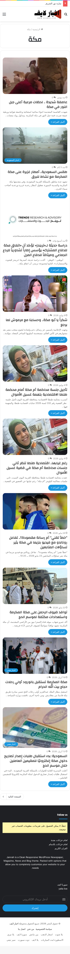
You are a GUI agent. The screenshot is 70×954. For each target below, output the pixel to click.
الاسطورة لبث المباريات (52, 940)
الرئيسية (36, 29)
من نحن (30, 929)
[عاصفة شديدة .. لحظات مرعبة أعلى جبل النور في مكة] (35, 76)
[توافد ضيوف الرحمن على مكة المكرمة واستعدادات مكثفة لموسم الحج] (35, 586)
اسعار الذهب (47, 934)
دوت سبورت (23, 940)
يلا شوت (59, 934)
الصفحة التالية (14, 796)
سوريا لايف (62, 884)
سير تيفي (11, 940)
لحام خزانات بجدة (59, 840)
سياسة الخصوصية (44, 929)
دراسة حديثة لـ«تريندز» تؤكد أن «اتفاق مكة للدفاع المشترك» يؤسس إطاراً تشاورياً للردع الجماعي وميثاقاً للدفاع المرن (35, 250)
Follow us (62, 815)
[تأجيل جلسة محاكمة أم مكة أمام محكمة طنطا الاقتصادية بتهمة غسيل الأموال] (35, 363)
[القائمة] (4, 15)
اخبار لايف (14, 923)
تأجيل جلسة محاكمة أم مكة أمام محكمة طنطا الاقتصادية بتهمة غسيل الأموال (36, 392)
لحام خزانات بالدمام (58, 844)
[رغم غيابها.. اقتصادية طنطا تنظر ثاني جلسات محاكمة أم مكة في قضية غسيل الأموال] (35, 437)
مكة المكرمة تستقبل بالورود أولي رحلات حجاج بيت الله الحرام (36, 684)
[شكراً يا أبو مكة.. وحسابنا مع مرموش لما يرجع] (35, 293)
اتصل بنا (21, 929)
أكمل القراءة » (58, 122)
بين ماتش (33, 934)
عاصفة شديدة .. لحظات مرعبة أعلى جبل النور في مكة (38, 104)
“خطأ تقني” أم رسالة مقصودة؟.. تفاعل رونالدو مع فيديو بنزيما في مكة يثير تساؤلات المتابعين (38, 542)
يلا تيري (10, 934)
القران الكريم (61, 848)
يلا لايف (35, 940)
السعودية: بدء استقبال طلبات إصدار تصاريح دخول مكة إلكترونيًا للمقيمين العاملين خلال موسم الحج (35, 761)
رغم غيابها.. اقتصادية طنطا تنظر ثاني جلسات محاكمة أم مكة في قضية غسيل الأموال (37, 468)
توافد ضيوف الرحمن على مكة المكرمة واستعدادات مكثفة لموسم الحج (38, 614)
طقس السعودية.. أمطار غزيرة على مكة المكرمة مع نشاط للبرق (37, 174)
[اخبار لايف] (48, 14)
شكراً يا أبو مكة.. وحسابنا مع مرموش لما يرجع (36, 322)
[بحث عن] (65, 15)
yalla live (63, 888)
